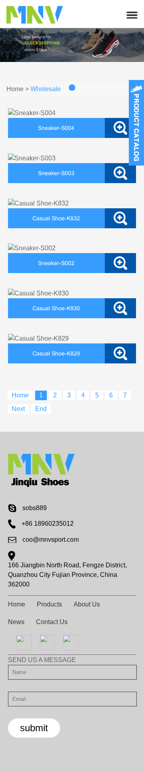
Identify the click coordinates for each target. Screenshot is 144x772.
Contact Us (52, 621)
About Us (87, 604)
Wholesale (45, 89)
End (41, 408)
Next (18, 408)
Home (15, 89)
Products (49, 604)
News (16, 621)
